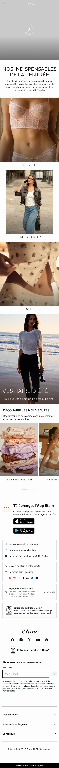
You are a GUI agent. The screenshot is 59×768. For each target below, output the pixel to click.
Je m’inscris (49, 592)
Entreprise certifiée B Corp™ (28, 608)
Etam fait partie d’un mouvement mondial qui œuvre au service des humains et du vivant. (33, 611)
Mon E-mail (7, 668)
